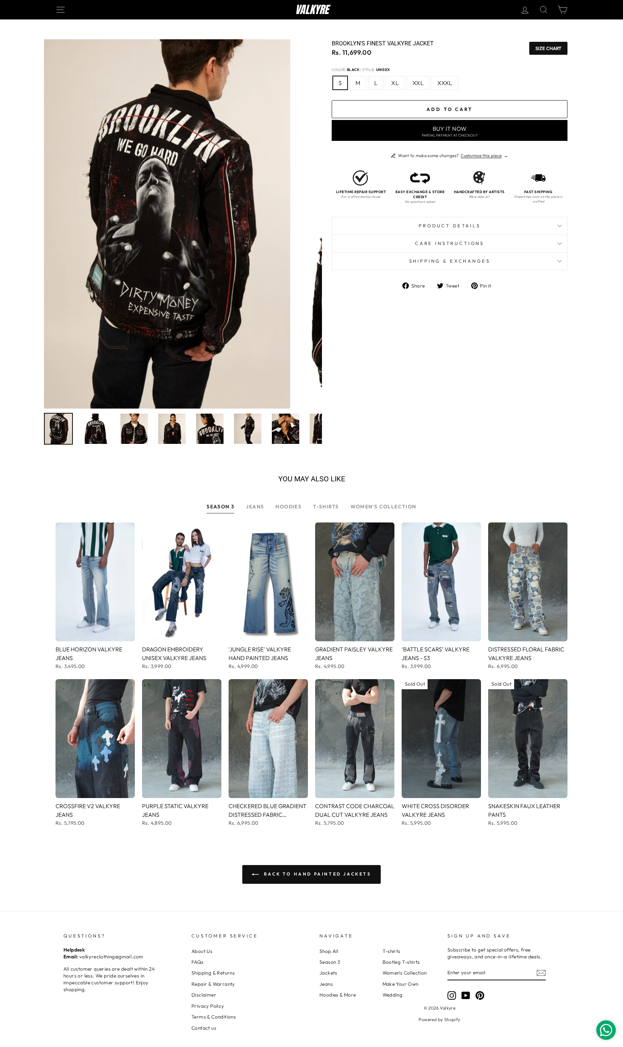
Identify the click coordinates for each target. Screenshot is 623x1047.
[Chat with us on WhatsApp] (606, 1030)
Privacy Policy (207, 1006)
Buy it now (450, 131)
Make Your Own (401, 984)
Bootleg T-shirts (401, 962)
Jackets (328, 973)
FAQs (197, 962)
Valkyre (311, 9)
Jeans (326, 984)
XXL (418, 82)
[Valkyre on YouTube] (465, 995)
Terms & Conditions (213, 1016)
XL (395, 82)
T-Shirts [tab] (326, 506)
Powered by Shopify (439, 1019)
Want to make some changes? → (453, 155)
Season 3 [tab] (220, 506)
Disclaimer (203, 995)
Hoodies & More (337, 995)
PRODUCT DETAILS (450, 225)
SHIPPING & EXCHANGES (449, 261)
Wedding (393, 995)
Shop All (328, 951)
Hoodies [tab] (288, 506)
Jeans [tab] (255, 506)
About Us (201, 951)
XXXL (444, 82)
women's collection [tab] (383, 506)
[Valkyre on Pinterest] (480, 995)
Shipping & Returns (213, 973)
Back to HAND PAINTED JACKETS (316, 874)
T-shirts (392, 951)
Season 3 (329, 962)
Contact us (203, 1028)
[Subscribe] (541, 972)
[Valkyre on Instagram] (451, 995)
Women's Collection (405, 973)
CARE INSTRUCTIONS (449, 243)
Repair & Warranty (213, 984)
